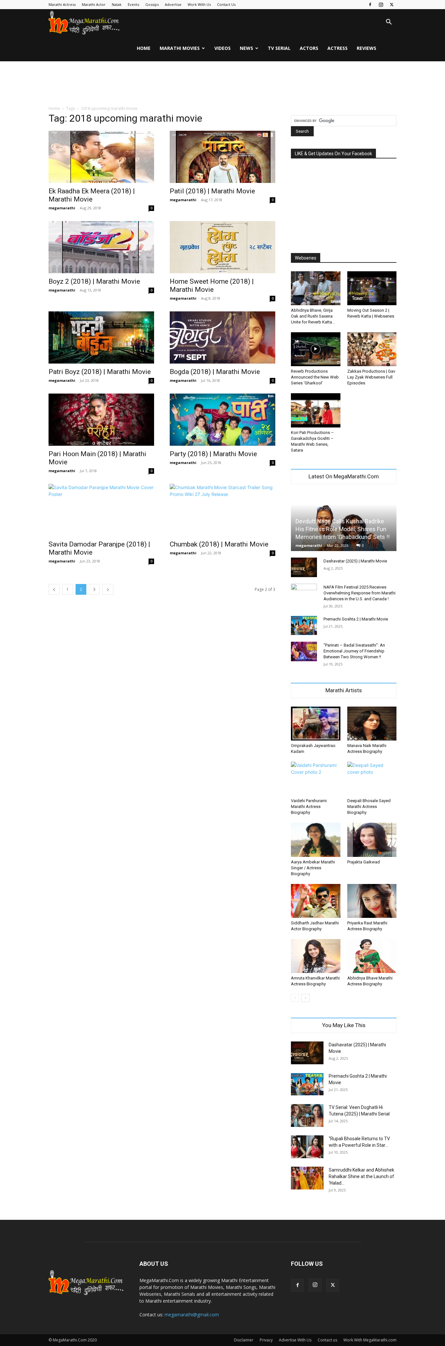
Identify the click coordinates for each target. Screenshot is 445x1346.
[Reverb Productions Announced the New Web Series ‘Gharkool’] (315, 349)
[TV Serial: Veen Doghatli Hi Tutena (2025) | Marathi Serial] (307, 1115)
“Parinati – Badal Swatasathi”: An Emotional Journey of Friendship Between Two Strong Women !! (354, 651)
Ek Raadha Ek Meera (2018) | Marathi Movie (92, 195)
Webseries (305, 258)
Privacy (266, 1340)
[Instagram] (381, 4)
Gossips (152, 4)
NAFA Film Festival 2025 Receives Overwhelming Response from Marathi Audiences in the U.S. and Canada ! (359, 593)
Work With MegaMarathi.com (369, 1340)
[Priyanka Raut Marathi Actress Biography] (372, 901)
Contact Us (226, 4)
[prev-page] (54, 589)
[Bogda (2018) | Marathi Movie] (222, 337)
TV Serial (279, 48)
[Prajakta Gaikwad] (372, 840)
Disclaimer (243, 1340)
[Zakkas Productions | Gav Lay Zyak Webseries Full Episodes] (372, 349)
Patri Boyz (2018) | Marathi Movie (100, 372)
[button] (388, 23)
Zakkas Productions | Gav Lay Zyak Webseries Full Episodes (371, 377)
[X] (391, 4)
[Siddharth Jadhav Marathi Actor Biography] (315, 901)
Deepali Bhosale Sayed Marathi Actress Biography (369, 806)
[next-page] (107, 589)
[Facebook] (370, 4)
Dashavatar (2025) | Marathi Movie (355, 561)
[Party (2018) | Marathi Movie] (222, 420)
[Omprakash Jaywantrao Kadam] (315, 723)
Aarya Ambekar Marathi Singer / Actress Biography (313, 868)
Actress (337, 48)
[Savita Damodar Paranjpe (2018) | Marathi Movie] (101, 510)
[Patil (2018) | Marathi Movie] (222, 157)
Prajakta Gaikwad (363, 862)
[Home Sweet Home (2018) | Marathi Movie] (222, 247)
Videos (222, 48)
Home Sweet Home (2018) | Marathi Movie (212, 285)
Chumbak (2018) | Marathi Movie (219, 544)
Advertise (173, 4)
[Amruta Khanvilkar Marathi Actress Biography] (315, 956)
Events (133, 4)
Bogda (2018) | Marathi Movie (215, 372)
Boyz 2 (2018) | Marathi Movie (94, 281)
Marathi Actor (94, 4)
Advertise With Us (295, 1340)
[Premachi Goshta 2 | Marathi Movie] (304, 625)
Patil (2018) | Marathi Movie (212, 191)
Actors (309, 48)
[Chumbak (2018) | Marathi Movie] (222, 510)
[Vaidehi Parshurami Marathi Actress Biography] (315, 779)
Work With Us (199, 4)
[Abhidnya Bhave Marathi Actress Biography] (372, 956)
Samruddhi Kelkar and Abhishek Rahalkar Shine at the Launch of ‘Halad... (361, 1176)
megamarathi (62, 207)
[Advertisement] (222, 83)
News (246, 48)
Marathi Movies (180, 48)
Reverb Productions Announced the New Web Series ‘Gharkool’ (315, 377)
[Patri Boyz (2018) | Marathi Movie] (101, 337)
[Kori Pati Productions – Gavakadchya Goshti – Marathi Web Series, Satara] (315, 410)
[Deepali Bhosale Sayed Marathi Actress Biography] (372, 779)
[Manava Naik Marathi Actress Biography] (372, 723)
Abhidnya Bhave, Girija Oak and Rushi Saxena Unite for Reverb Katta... (313, 316)
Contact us (327, 1340)
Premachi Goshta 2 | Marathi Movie (355, 619)
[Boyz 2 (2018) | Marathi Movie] (101, 247)
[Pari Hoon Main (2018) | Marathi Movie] (101, 420)
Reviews (366, 48)
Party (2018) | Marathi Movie (213, 454)
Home (144, 48)
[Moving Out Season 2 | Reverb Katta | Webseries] (372, 288)
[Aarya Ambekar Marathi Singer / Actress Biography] (315, 840)
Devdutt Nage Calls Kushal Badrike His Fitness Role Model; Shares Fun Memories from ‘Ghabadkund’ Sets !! (342, 529)
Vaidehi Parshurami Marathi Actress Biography (309, 806)
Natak (117, 4)
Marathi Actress (62, 4)
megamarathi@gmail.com (192, 1314)
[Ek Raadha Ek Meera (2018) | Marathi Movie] (101, 157)
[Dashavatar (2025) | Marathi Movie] (304, 567)
